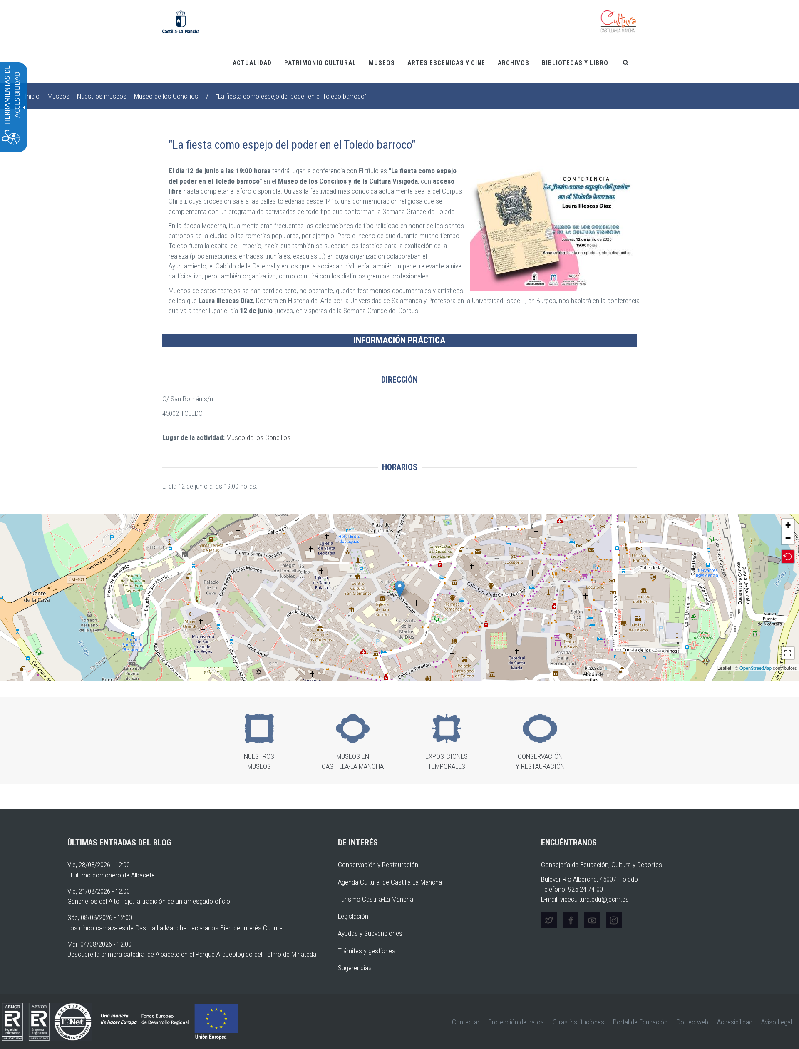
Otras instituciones (578, 1022)
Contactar (465, 1022)
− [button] (788, 538)
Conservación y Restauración (378, 864)
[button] (553, 228)
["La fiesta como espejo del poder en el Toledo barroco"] (400, 588)
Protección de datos (516, 1022)
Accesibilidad (734, 1022)
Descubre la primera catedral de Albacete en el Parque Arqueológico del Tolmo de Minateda (191, 954)
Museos (382, 63)
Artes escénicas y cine (446, 63)
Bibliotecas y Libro (575, 63)
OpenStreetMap (755, 667)
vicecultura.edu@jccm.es (594, 899)
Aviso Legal (776, 1022)
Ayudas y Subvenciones (370, 933)
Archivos (513, 63)
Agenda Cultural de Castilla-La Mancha (390, 882)
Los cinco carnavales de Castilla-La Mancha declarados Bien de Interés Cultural (175, 928)
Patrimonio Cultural (320, 63)
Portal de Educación (640, 1022)
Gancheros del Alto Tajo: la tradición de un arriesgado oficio (148, 901)
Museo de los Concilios (166, 96)
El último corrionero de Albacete (111, 875)
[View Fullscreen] (788, 653)
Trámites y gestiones (366, 951)
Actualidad (252, 63)
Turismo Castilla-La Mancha (375, 899)
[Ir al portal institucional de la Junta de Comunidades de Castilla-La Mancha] (180, 21)
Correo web (692, 1022)
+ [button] (788, 525)
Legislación (353, 916)
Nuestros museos (102, 96)
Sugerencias (355, 968)
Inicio (32, 96)
